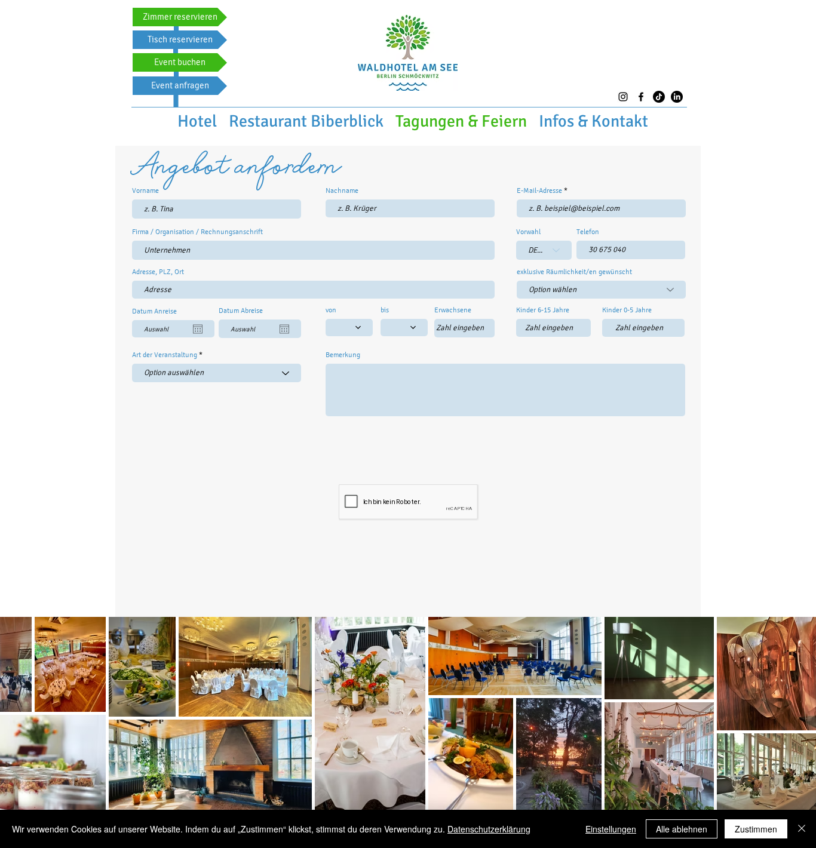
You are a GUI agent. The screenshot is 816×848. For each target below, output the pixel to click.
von (331, 310)
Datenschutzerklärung (488, 829)
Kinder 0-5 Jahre (627, 310)
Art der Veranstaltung (164, 354)
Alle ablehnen (681, 829)
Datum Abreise (241, 310)
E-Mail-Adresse (539, 190)
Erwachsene (452, 310)
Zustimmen (756, 829)
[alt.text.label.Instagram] (623, 97)
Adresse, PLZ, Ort (158, 271)
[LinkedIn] (677, 97)
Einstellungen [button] (610, 829)
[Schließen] (801, 828)
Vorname (145, 190)
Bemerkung (343, 354)
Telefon (587, 231)
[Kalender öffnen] (198, 329)
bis (385, 310)
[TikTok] (659, 97)
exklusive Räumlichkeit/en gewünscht (574, 271)
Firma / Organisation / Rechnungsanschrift (197, 231)
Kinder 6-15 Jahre (542, 310)
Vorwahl (528, 231)
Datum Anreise (154, 311)
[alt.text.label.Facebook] (641, 97)
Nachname (342, 190)
